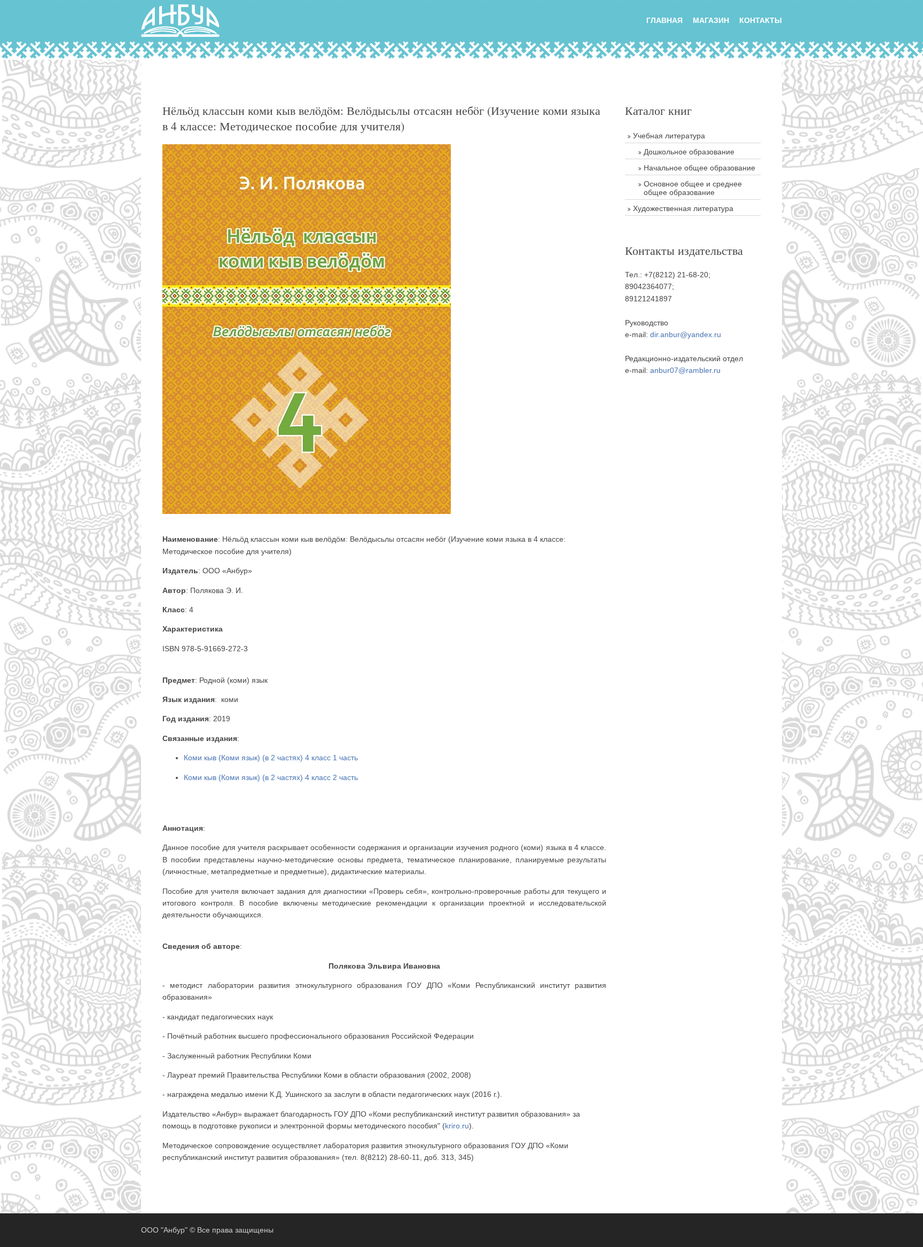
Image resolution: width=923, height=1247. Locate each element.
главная (664, 20)
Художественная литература (683, 208)
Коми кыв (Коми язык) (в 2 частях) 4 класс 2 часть (271, 777)
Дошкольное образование (689, 151)
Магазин (711, 20)
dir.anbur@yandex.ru (685, 334)
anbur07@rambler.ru (685, 370)
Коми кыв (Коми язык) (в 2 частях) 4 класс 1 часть (271, 757)
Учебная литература (669, 135)
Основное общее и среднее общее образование (693, 188)
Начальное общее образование (699, 167)
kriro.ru (457, 1125)
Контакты (760, 20)
